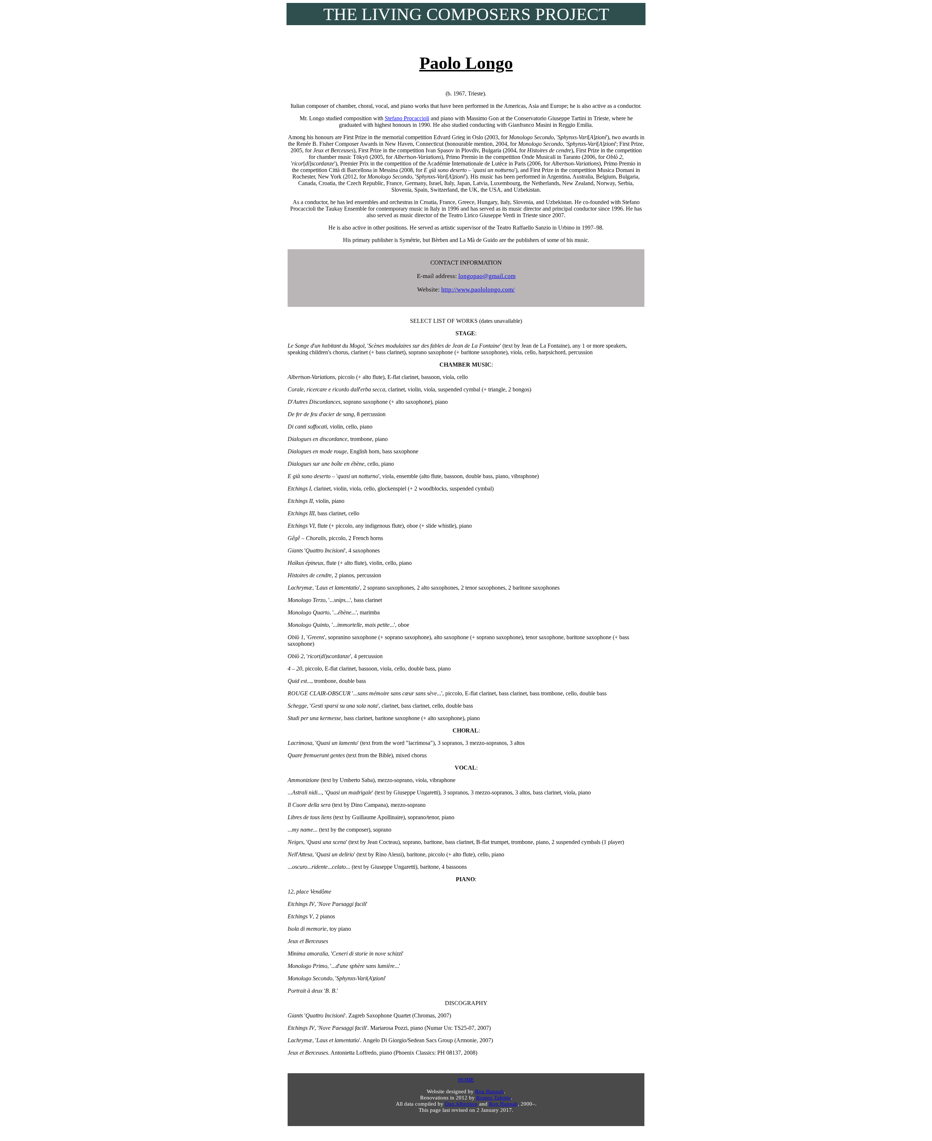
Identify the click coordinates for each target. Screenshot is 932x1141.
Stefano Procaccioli (407, 118)
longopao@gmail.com (487, 276)
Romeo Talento (493, 1098)
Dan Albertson (461, 1104)
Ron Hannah (489, 1091)
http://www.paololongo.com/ (478, 289)
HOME (466, 1080)
